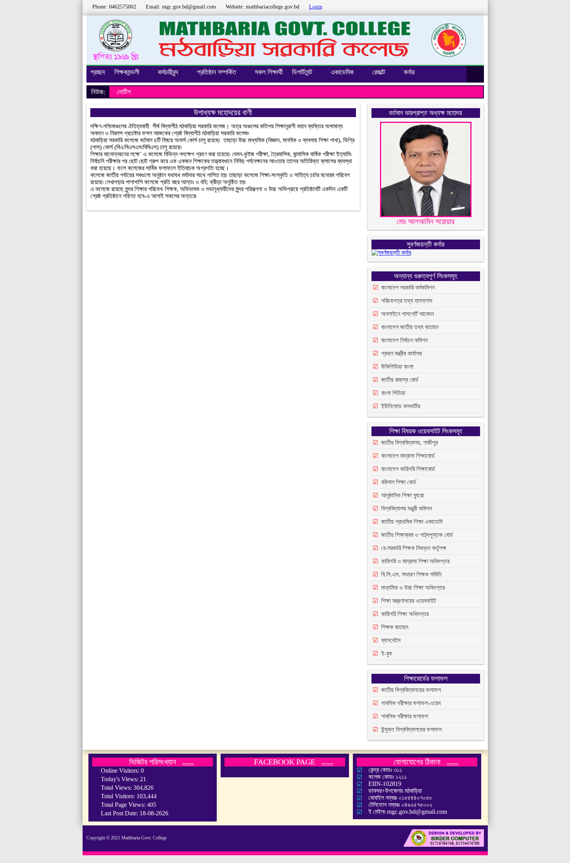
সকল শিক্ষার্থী (269, 72)
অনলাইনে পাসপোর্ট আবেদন (407, 314)
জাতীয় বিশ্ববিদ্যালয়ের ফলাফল (411, 690)
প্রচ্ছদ (97, 72)
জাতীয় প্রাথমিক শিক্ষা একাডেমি (411, 521)
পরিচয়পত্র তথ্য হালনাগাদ (406, 300)
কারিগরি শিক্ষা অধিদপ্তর (404, 614)
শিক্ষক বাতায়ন (394, 627)
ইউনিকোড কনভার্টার (400, 406)
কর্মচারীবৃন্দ (168, 72)
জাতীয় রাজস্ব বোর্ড (399, 379)
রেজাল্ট (378, 72)
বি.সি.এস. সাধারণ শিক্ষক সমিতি (411, 574)
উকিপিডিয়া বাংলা (397, 366)
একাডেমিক (342, 72)
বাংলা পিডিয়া (393, 393)
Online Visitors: (121, 770)
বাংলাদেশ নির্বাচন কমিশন (404, 340)
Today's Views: (120, 779)
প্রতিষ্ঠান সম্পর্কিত (216, 72)
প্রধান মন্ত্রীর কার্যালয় (401, 353)
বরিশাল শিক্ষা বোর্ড (398, 482)
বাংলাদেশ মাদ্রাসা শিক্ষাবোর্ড (408, 455)
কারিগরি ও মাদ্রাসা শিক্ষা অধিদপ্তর (415, 561)
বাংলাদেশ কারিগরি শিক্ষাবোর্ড (408, 469)
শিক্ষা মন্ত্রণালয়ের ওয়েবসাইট (408, 600)
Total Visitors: (118, 796)
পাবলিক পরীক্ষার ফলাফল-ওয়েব (410, 703)
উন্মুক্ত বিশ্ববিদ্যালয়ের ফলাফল (411, 729)
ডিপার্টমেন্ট (302, 72)
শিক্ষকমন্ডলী (126, 72)
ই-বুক (386, 653)
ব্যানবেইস (391, 640)
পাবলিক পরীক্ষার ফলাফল (404, 716)
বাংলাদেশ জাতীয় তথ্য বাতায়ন (410, 327)
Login (315, 7)
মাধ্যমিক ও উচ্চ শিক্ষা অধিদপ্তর (413, 587)
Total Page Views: (124, 804)
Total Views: (117, 787)
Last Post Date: (120, 813)
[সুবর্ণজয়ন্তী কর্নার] (391, 254)
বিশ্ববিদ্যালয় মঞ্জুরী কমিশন (406, 508)
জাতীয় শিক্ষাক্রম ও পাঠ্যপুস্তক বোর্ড (417, 535)
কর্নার (409, 72)
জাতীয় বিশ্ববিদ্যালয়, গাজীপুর (409, 442)
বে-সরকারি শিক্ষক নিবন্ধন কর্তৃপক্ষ (413, 548)
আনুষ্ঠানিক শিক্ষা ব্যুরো (402, 495)
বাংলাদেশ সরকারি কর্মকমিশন (408, 287)
